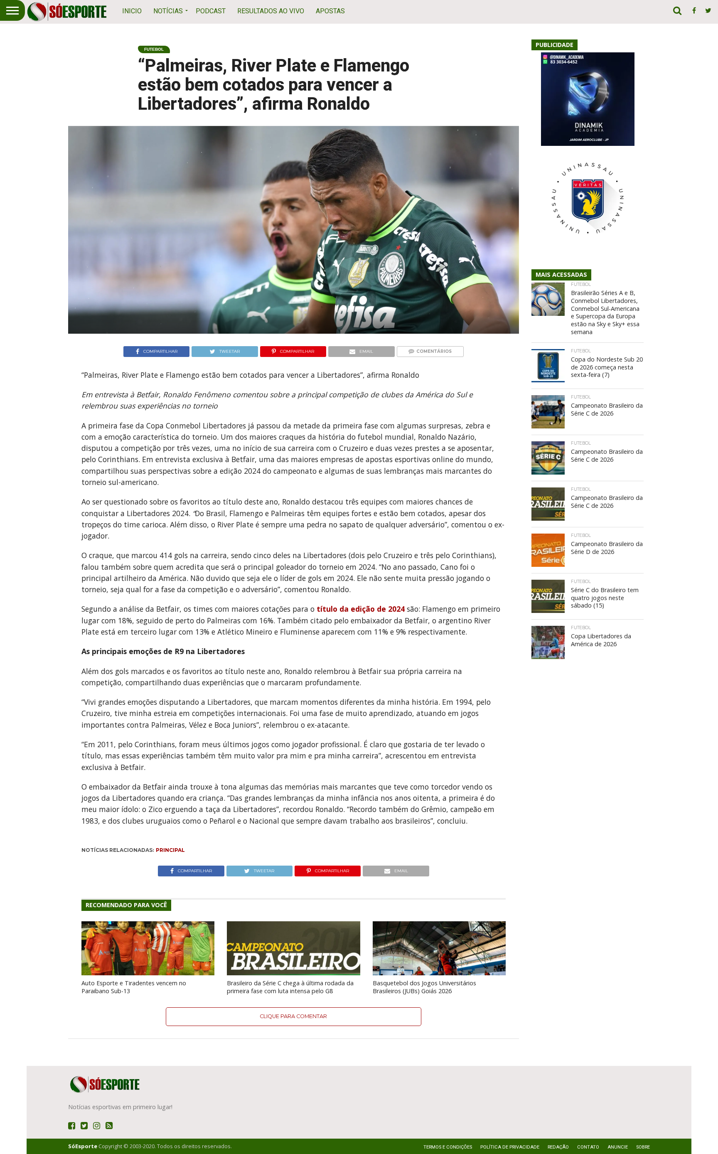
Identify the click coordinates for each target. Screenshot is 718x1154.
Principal (170, 850)
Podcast (211, 11)
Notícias (168, 11)
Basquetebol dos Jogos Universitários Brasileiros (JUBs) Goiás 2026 (424, 987)
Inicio (132, 11)
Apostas (330, 11)
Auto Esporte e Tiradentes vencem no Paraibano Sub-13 (133, 987)
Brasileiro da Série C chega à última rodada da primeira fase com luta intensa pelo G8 (290, 987)
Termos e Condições (447, 1147)
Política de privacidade (509, 1147)
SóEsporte (82, 1146)
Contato (588, 1147)
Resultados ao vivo (270, 11)
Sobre (643, 1147)
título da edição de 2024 (361, 609)
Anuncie (617, 1147)
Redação (558, 1147)
